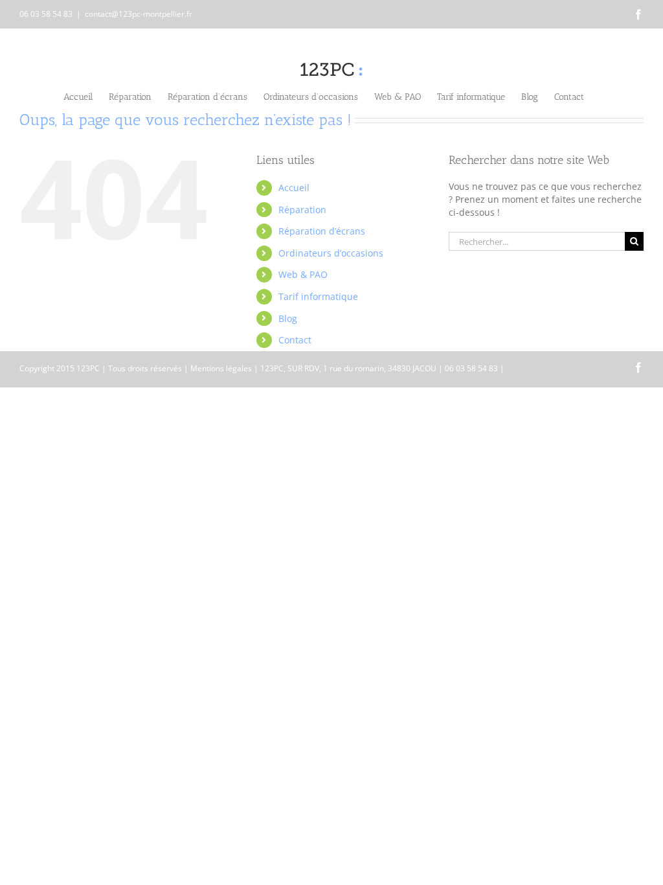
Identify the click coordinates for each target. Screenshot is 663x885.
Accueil (293, 187)
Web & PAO (303, 274)
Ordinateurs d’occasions (330, 253)
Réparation (302, 209)
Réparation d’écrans (321, 231)
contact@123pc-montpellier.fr (138, 13)
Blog (287, 318)
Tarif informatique (318, 296)
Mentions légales (221, 368)
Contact (294, 340)
